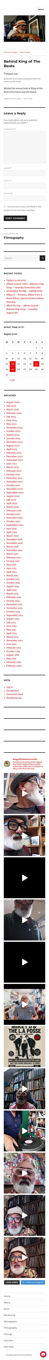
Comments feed (14, 694)
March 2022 (12, 467)
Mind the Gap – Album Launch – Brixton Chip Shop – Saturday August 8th (23, 309)
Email (8, 181)
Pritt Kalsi (9, 1347)
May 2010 (11, 658)
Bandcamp (9, 1315)
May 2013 (11, 629)
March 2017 (12, 554)
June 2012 (11, 644)
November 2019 (14, 517)
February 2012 (13, 647)
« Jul (12, 380)
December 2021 (14, 478)
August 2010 (12, 655)
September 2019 (14, 525)
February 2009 (14, 665)
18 (13, 364)
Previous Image (10, 52)
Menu (41, 9)
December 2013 (14, 604)
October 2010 (13, 651)
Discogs (8, 1334)
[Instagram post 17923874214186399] (24, 919)
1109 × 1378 (27, 99)
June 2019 (11, 528)
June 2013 (11, 626)
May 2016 (11, 564)
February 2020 (13, 510)
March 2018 (12, 546)
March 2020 (12, 507)
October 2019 (13, 521)
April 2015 (11, 572)
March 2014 (12, 593)
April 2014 (11, 590)
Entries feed (12, 690)
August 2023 (12, 445)
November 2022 (14, 460)
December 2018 (14, 539)
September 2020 (15, 492)
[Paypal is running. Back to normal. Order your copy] (24, 1088)
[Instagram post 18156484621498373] (24, 793)
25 (12, 369)
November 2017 (14, 550)
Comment (10, 129)
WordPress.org (14, 698)
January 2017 (13, 561)
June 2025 (11, 420)
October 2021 (13, 485)
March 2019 (12, 536)
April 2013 (11, 633)
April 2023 (11, 449)
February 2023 (13, 452)
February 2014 (13, 597)
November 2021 (14, 481)
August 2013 (12, 619)
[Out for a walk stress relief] (24, 1173)
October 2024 (13, 431)
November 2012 (14, 640)
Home (7, 1296)
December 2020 (14, 489)
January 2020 (13, 514)
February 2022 (13, 471)
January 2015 (13, 579)
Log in (9, 687)
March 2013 (12, 637)
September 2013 (14, 615)
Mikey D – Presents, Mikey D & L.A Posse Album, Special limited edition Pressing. (25, 298)
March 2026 (12, 409)
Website (8, 193)
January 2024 (13, 438)
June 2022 (11, 463)
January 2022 (13, 474)
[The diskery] (24, 835)
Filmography (10, 1328)
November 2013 (14, 608)
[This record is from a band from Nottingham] (24, 1131)
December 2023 (14, 442)
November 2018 (14, 543)
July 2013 (11, 622)
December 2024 (14, 427)
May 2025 (11, 424)
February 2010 (13, 662)
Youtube (8, 1340)
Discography (10, 1321)
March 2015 (12, 575)
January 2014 (13, 600)
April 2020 (11, 503)
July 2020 (11, 499)
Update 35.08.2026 (16, 280)
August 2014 (12, 586)
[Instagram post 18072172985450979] (24, 1215)
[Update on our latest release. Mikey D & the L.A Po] (24, 1004)
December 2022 (14, 456)
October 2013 (13, 611)
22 (36, 364)
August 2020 (12, 496)
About (7, 1302)
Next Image (25, 52)
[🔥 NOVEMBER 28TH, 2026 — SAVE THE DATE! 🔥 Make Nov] (24, 1046)
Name (7, 168)
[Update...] (24, 962)
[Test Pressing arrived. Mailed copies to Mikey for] (24, 877)
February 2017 (13, 557)
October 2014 (13, 582)
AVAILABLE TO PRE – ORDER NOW (24, 291)
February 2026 (14, 413)
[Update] (24, 1257)
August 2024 (12, 434)
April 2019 (11, 532)
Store (6, 1309)
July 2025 (11, 416)
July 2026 (11, 406)
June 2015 (11, 568)
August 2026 (13, 402)
